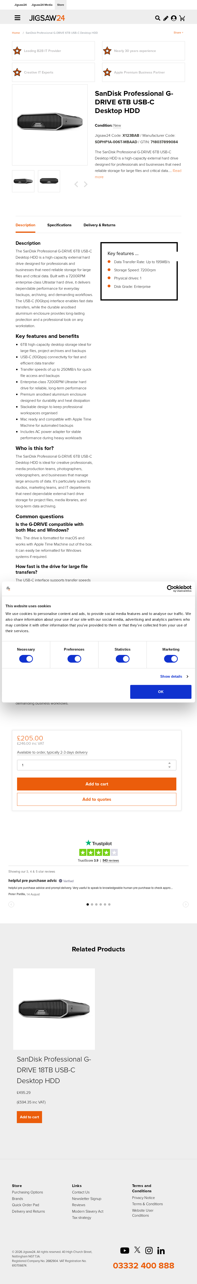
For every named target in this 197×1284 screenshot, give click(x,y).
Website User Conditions (143, 1213)
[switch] (74, 659)
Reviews (78, 1204)
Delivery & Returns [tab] (100, 225)
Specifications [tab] (59, 225)
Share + (178, 32)
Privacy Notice (143, 1197)
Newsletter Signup (86, 1198)
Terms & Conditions (147, 1203)
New (117, 125)
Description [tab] (25, 225)
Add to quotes (96, 799)
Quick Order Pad (25, 1204)
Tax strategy (81, 1217)
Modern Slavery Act (87, 1211)
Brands (17, 1198)
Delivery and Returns (28, 1211)
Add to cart (97, 784)
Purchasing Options (27, 1192)
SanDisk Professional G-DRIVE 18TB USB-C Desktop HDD (54, 1069)
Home (16, 33)
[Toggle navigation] (17, 18)
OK (161, 692)
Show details (171, 676)
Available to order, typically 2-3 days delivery (52, 752)
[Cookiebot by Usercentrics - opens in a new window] (170, 588)
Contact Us (81, 1192)
